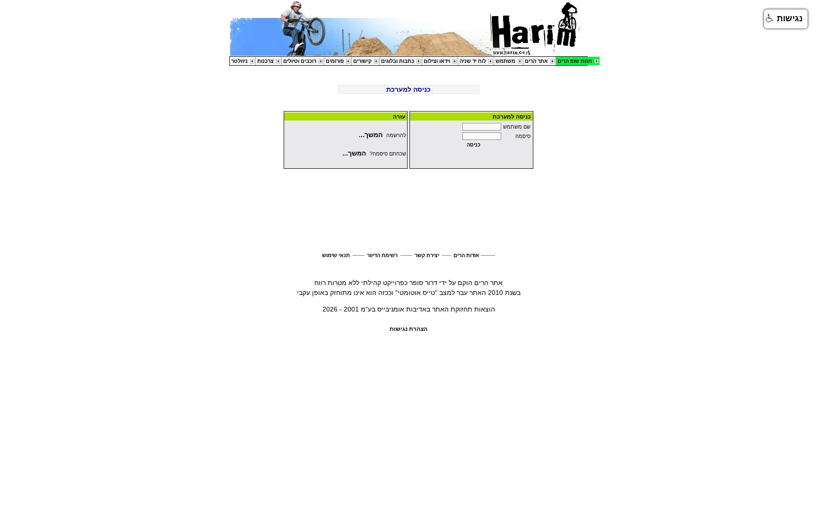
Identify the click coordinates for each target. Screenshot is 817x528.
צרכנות (265, 61)
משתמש (505, 61)
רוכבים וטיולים (299, 61)
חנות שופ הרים (574, 61)
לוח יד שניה (473, 61)
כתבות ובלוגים (397, 61)
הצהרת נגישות (408, 329)
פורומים (335, 61)
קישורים (362, 61)
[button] (786, 18)
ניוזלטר (239, 61)
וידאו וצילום (437, 61)
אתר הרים (536, 61)
